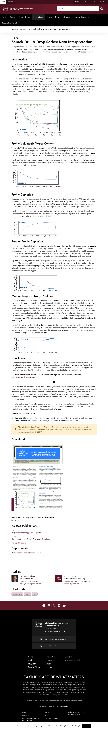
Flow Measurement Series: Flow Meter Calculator (30, 539)
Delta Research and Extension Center (26, 553)
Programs (32, 663)
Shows (49, 667)
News (57, 17)
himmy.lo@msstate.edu (73, 584)
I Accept (86, 726)
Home (4, 17)
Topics (12, 17)
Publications (38, 17)
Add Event (78, 2)
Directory (67, 17)
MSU (3, 2)
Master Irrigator (17, 594)
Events (49, 17)
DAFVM (10, 2)
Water (35, 594)
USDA (47, 715)
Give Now (103, 2)
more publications (18, 543)
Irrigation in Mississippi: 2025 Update (26, 533)
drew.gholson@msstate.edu (24, 377)
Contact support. (62, 706)
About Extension (82, 17)
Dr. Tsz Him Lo (70, 576)
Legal (24, 712)
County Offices (24, 17)
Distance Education (91, 2)
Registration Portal (9, 23)
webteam (22, 432)
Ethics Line (26, 715)
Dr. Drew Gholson (27, 576)
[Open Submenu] (60, 17)
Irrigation (27, 594)
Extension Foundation (52, 718)
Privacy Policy (64, 726)
